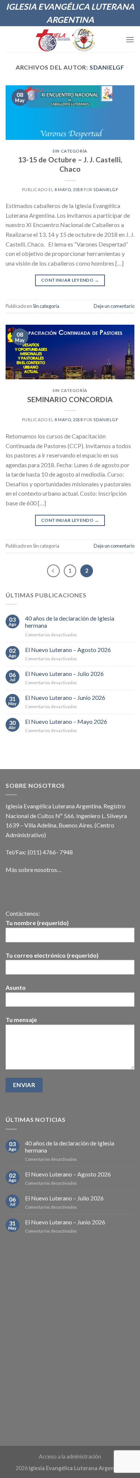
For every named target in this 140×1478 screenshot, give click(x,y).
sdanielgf (107, 67)
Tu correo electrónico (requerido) (52, 955)
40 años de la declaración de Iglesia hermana (69, 622)
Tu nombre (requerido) (37, 922)
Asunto (16, 987)
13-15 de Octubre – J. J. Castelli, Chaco (70, 164)
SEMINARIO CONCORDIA (70, 399)
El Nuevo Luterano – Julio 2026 (64, 673)
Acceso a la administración (70, 1456)
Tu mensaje (21, 1019)
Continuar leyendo (70, 280)
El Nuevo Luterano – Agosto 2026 (68, 649)
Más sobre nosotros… (34, 869)
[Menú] (129, 39)
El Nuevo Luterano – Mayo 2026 (66, 721)
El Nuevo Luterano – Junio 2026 (65, 697)
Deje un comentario (114, 306)
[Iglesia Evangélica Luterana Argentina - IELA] (65, 39)
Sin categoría (70, 151)
